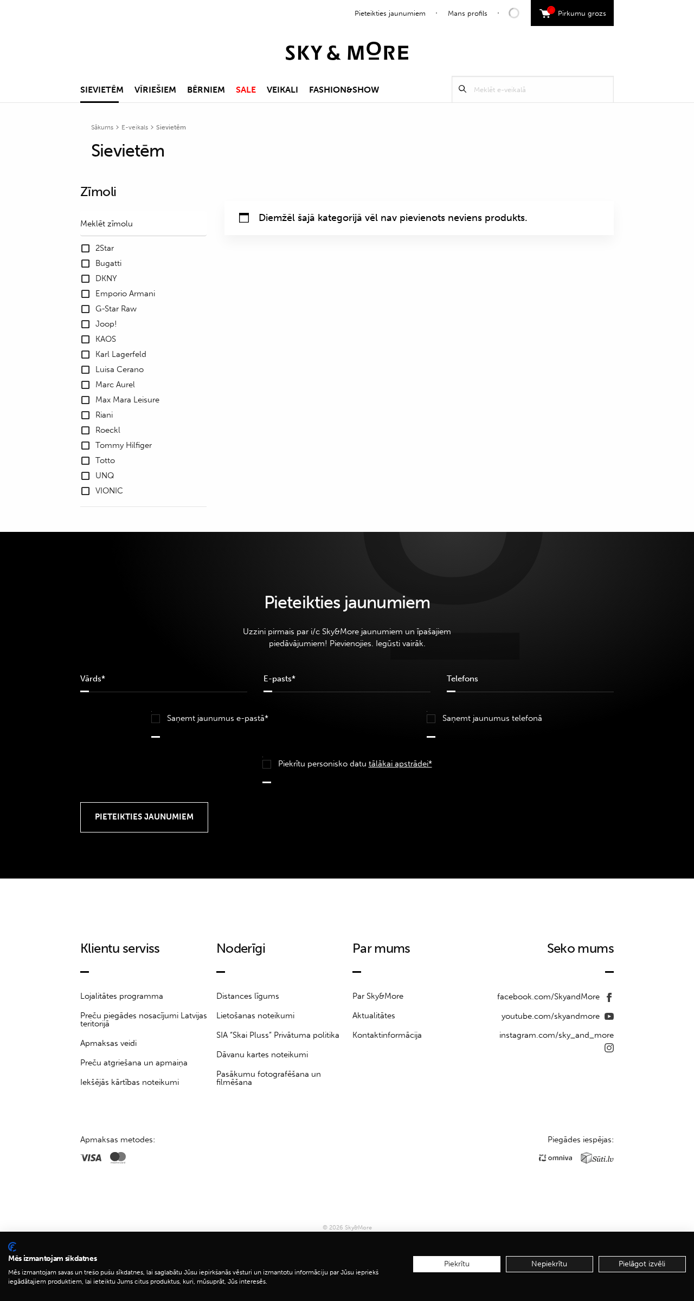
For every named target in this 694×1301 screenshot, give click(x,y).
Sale (246, 89)
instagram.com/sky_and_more (556, 1035)
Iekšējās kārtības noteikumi (129, 1082)
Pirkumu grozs (578, 11)
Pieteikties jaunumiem (390, 13)
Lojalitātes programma (121, 996)
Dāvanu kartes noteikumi (262, 1054)
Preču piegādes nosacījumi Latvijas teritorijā (143, 1020)
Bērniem (206, 89)
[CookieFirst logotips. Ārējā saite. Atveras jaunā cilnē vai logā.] (12, 1247)
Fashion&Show (344, 89)
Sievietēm (102, 89)
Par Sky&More (377, 996)
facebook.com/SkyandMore (549, 996)
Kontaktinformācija (387, 1035)
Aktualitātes (373, 1015)
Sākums (102, 127)
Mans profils (467, 13)
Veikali (282, 89)
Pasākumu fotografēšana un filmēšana (268, 1078)
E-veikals (134, 127)
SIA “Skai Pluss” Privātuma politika (277, 1035)
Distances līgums (247, 996)
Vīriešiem (155, 89)
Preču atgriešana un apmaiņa (134, 1063)
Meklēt (462, 89)
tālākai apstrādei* (400, 764)
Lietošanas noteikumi (255, 1015)
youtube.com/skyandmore (552, 1016)
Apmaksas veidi (108, 1043)
